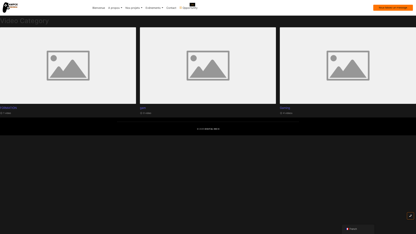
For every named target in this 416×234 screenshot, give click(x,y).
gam (143, 108)
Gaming (285, 108)
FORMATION (8, 108)
